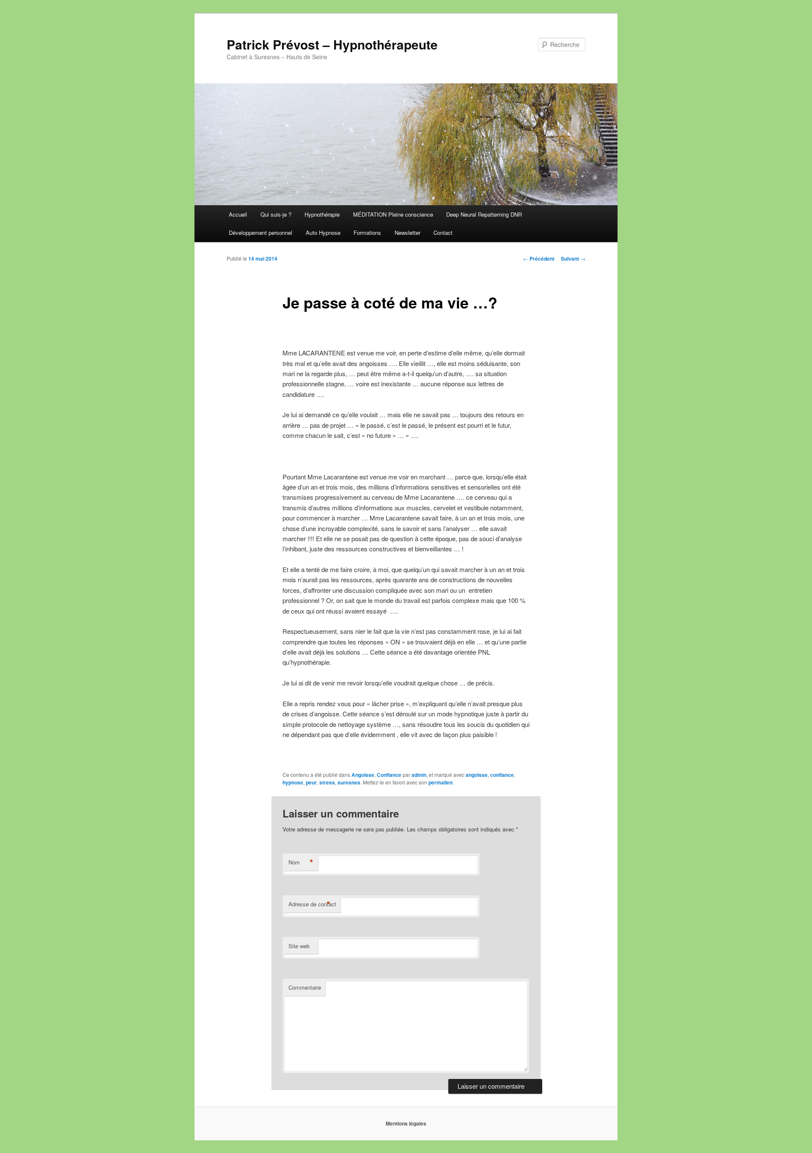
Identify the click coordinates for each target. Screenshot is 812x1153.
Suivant (573, 258)
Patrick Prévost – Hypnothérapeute (332, 44)
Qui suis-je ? (276, 214)
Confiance (389, 775)
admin (418, 775)
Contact (443, 232)
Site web (299, 946)
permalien (440, 782)
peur (311, 782)
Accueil (238, 214)
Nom (300, 862)
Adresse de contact (312, 904)
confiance (502, 775)
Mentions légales (406, 1123)
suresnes (348, 782)
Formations (367, 232)
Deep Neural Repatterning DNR (484, 214)
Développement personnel (260, 232)
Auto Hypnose (323, 232)
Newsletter (407, 232)
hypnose (293, 782)
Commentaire (304, 987)
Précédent (538, 258)
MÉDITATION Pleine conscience (393, 214)
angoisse (477, 775)
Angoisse (362, 775)
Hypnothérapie (322, 214)
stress (327, 782)
